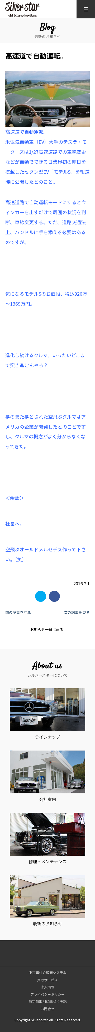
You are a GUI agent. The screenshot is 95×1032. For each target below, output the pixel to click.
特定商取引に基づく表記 (47, 1001)
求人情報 (47, 986)
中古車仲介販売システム (47, 972)
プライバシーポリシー (47, 994)
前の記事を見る (18, 612)
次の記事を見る (77, 612)
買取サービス (47, 979)
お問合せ (47, 1008)
